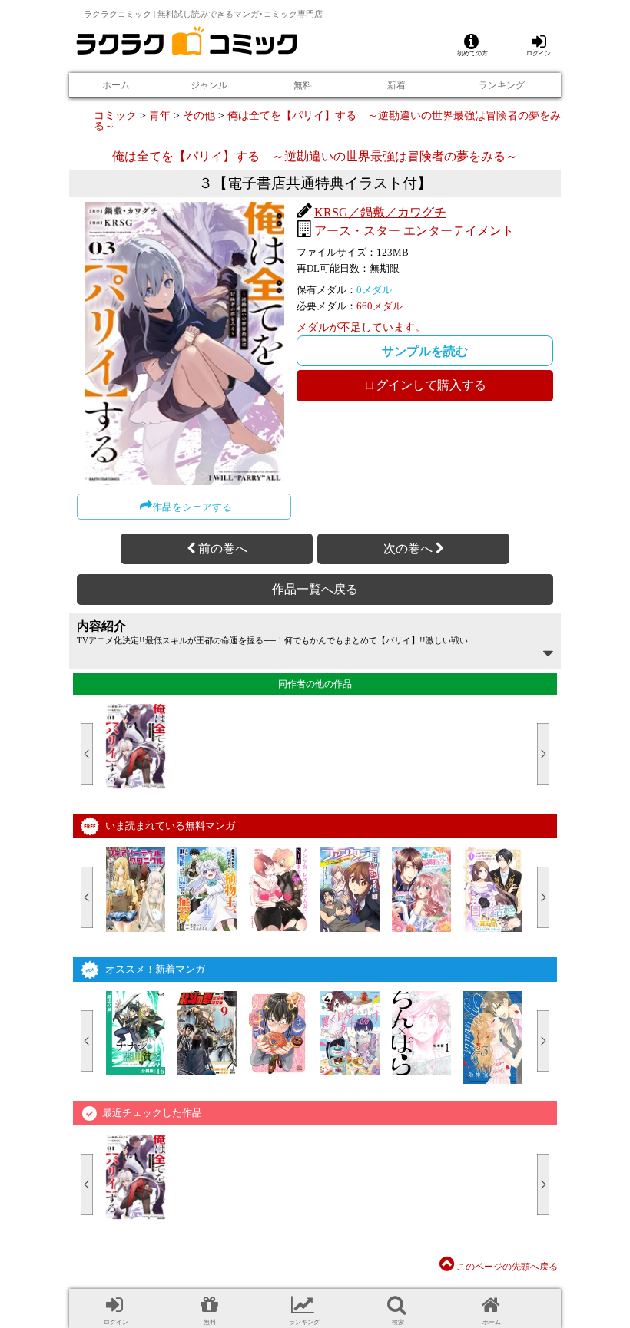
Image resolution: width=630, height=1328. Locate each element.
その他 (199, 115)
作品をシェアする (192, 507)
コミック (115, 115)
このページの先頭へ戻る (506, 1266)
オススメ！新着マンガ (155, 969)
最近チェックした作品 (152, 1112)
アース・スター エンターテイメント (414, 230)
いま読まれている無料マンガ (170, 825)
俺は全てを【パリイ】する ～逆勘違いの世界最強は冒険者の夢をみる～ (327, 120)
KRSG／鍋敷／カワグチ (380, 212)
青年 (160, 115)
